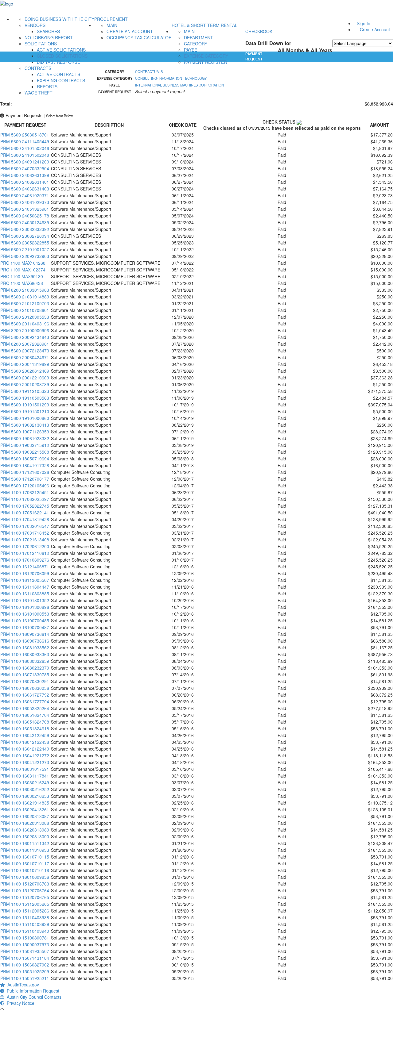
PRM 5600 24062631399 (24, 175)
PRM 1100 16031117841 (24, 776)
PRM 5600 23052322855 (24, 243)
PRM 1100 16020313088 (24, 823)
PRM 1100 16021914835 (24, 803)
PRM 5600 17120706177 (24, 479)
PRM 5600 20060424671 (24, 357)
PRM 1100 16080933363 (24, 654)
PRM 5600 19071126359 (24, 431)
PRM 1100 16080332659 (24, 661)
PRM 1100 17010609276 (24, 560)
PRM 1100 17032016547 (24, 526)
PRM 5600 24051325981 (24, 209)
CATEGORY (195, 43)
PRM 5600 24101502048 (24, 155)
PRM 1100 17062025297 (24, 499)
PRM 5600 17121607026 (24, 472)
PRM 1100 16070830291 (24, 681)
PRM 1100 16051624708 (24, 722)
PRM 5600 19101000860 (24, 418)
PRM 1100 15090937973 (24, 944)
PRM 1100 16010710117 (24, 863)
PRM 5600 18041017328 (24, 465)
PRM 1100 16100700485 (24, 620)
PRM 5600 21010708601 (24, 310)
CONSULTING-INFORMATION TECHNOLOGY (171, 78)
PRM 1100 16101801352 (24, 600)
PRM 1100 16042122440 (24, 749)
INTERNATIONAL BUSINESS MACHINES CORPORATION (179, 85)
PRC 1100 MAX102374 (22, 270)
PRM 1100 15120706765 (24, 897)
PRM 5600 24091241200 (24, 162)
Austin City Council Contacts (32, 997)
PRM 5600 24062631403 (24, 189)
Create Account (375, 29)
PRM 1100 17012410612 (24, 553)
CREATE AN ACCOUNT (130, 31)
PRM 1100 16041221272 (24, 755)
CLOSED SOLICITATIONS (62, 56)
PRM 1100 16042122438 (24, 742)
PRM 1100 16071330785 (24, 674)
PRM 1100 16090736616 (24, 641)
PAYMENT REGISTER (205, 62)
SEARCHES (48, 31)
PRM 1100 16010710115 (24, 857)
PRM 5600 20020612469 (24, 371)
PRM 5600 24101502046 (24, 148)
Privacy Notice (19, 1003)
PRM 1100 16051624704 (24, 715)
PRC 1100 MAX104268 (22, 263)
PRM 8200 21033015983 (24, 290)
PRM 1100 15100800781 (24, 938)
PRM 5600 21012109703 (24, 303)
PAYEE (190, 50)
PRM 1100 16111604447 (24, 587)
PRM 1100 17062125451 (24, 492)
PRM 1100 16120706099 (24, 573)
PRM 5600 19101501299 (24, 405)
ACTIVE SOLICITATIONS (61, 50)
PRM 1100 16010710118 (24, 870)
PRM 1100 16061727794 (24, 701)
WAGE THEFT (39, 93)
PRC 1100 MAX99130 (21, 276)
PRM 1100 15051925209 (24, 971)
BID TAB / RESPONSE (58, 62)
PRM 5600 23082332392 (24, 229)
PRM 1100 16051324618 (24, 728)
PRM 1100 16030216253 (24, 796)
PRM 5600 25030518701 (24, 135)
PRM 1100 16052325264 (24, 708)
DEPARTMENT (198, 37)
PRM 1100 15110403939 (24, 924)
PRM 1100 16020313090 (24, 836)
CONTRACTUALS (149, 71)
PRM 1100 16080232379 (24, 668)
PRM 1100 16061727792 (24, 695)
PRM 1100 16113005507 (24, 580)
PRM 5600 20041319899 (24, 364)
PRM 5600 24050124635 (24, 222)
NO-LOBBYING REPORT (49, 37)
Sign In (363, 23)
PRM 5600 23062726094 (24, 236)
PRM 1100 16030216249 (24, 782)
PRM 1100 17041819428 (24, 519)
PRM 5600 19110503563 (24, 398)
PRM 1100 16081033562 (24, 647)
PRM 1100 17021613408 (24, 539)
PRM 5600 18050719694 (24, 458)
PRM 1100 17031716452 (24, 533)
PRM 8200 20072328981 (24, 344)
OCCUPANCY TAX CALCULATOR (139, 37)
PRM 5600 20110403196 (24, 324)
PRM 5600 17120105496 (24, 485)
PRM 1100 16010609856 (24, 877)
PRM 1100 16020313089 (24, 830)
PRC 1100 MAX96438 (21, 283)
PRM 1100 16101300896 (24, 607)
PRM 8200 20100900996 (24, 330)
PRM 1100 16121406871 (24, 566)
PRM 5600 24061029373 (24, 202)
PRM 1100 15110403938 (24, 917)
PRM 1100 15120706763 (24, 884)
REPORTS (47, 86)
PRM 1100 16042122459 (24, 735)
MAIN (112, 25)
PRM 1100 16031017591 (24, 769)
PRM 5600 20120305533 (24, 317)
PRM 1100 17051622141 (24, 512)
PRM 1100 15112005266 (24, 911)
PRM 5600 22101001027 (24, 249)
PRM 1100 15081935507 (24, 951)
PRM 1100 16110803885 (24, 593)
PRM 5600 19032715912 (24, 445)
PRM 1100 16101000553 (24, 614)
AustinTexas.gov (22, 985)
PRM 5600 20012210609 (24, 378)
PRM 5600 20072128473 (24, 351)
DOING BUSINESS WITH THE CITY (59, 19)
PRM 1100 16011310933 (24, 850)
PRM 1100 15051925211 (24, 978)
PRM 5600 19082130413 (24, 425)
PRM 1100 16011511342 (24, 843)
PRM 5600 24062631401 (24, 182)
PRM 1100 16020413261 (24, 809)
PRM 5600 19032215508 (24, 452)
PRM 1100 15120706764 (24, 890)
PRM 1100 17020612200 (24, 546)
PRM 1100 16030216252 (24, 789)
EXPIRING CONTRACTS (61, 80)
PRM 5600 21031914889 (24, 297)
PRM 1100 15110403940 (24, 931)
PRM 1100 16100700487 (24, 627)
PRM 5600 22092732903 (24, 256)
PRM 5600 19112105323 (24, 391)
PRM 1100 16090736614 (24, 634)
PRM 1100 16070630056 (24, 688)
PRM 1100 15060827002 (24, 965)
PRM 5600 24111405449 (24, 141)
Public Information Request (31, 991)
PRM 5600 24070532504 (24, 168)
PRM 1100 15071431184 (24, 958)
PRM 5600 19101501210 (24, 411)
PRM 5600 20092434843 (24, 337)
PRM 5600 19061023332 (24, 438)
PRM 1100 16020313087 (24, 816)
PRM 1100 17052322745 (24, 506)
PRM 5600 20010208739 (24, 384)
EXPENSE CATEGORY (206, 56)
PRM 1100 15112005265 (24, 904)
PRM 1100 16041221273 (24, 762)
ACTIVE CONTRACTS (58, 74)
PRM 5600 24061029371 (24, 195)
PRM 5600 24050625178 (24, 216)
